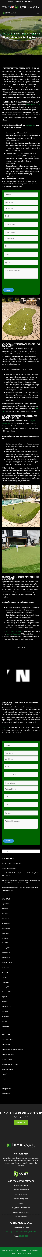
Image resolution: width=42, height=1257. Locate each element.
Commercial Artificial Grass (10, 1064)
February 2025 (6, 948)
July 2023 (4, 997)
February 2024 (6, 987)
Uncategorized (6, 1093)
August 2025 (5, 933)
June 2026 (5, 908)
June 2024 (5, 972)
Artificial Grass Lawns (21, 1185)
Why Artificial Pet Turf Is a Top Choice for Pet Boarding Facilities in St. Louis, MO (21, 874)
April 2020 (5, 1011)
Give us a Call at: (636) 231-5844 (20, 2)
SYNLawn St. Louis (33, 105)
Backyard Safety (7, 1059)
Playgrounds (5, 1079)
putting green (30, 125)
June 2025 (5, 938)
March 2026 (5, 918)
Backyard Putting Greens (21, 1198)
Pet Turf (4, 1074)
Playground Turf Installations (21, 1208)
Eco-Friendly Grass (7, 1069)
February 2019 (6, 1016)
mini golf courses (13, 634)
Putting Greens (6, 1089)
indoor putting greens (13, 631)
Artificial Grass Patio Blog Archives (12, 1049)
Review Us (21, 1122)
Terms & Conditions (24, 1253)
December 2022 (6, 1006)
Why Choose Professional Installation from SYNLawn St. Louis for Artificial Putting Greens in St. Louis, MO (21, 882)
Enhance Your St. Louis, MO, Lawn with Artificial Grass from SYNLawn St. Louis (20, 889)
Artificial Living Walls (8, 1054)
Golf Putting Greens (21, 1194)
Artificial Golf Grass (7, 1040)
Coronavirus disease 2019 (9, 868)
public (3, 1084)
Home (6, 37)
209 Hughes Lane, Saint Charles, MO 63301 (21, 1232)
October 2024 (6, 957)
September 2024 (7, 962)
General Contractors (21, 1217)
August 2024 (5, 967)
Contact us (5, 727)
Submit (8, 290)
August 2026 (5, 904)
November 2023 (6, 992)
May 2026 (5, 913)
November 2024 (6, 953)
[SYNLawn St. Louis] (8, 13)
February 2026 (6, 923)
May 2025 (5, 943)
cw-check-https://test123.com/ (11, 863)
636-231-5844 (24, 1236)
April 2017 (5, 1021)
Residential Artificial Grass (21, 1189)
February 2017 (6, 1026)
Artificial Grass (6, 1044)
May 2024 (5, 977)
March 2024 (5, 982)
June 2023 (5, 1001)
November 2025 (6, 928)
